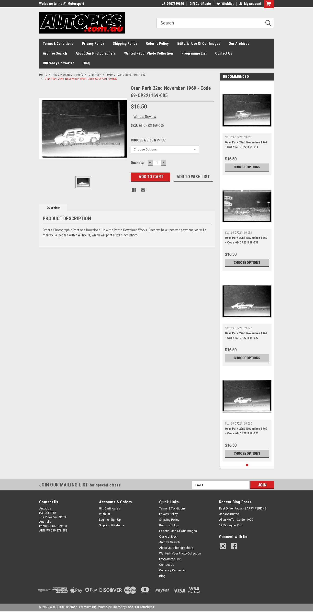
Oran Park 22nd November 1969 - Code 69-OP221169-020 (246, 431)
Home (43, 74)
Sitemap (71, 607)
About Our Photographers (96, 53)
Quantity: (137, 163)
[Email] (143, 190)
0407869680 (175, 4)
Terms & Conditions (58, 43)
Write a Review (145, 117)
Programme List (194, 53)
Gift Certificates (109, 508)
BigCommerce (102, 607)
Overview (53, 207)
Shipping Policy (125, 43)
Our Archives (239, 43)
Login (102, 519)
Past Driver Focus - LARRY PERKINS (242, 508)
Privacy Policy (93, 43)
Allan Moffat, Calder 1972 (236, 519)
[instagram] (223, 546)
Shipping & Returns (111, 525)
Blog (86, 63)
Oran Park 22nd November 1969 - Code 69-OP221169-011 (246, 145)
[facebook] (234, 546)
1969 (109, 74)
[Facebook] (134, 190)
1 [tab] (247, 465)
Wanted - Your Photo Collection (148, 53)
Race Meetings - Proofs (68, 74)
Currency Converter (58, 63)
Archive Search (55, 53)
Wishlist (228, 4)
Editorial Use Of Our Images (198, 43)
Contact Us (223, 53)
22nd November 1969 (131, 74)
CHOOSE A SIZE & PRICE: (148, 140)
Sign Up (116, 519)
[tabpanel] (247, 129)
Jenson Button (229, 514)
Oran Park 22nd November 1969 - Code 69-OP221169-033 (246, 240)
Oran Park (95, 74)
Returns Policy (157, 43)
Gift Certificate (200, 4)
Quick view (247, 130)
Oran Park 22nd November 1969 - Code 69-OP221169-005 (81, 79)
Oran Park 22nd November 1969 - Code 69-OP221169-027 (246, 336)
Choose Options (247, 167)
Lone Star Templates (140, 607)
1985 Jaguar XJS (230, 525)
